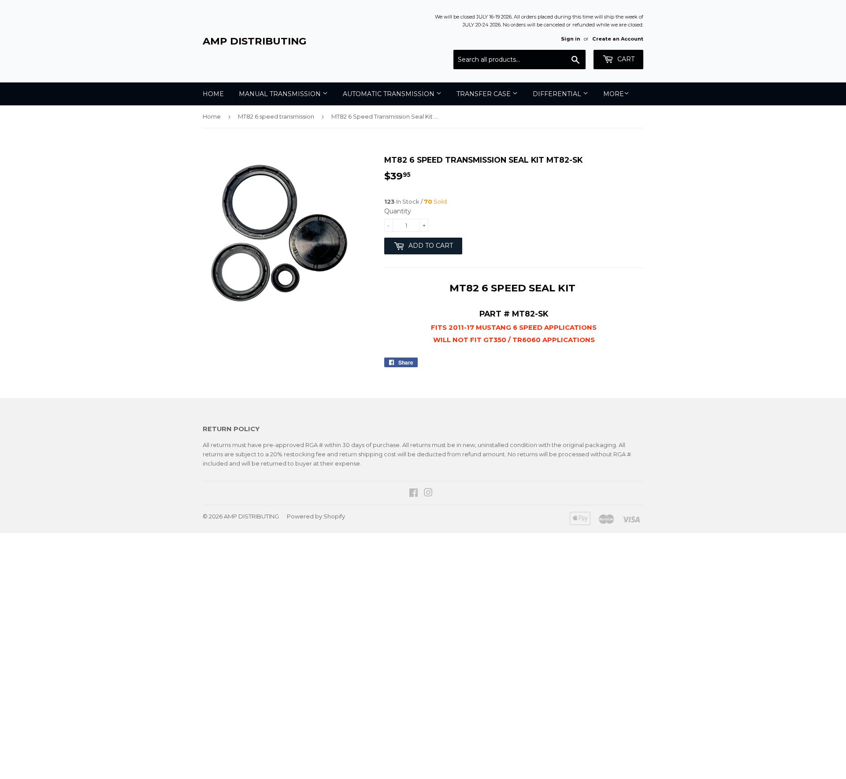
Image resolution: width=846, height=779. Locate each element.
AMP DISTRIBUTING (255, 41)
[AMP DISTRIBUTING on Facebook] (413, 493)
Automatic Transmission (389, 94)
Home (213, 94)
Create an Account (617, 39)
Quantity (397, 211)
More (613, 94)
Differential (558, 94)
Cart (625, 59)
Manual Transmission (281, 94)
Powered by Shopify (316, 516)
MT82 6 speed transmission (276, 116)
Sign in (570, 39)
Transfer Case (484, 94)
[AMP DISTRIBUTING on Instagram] (428, 493)
